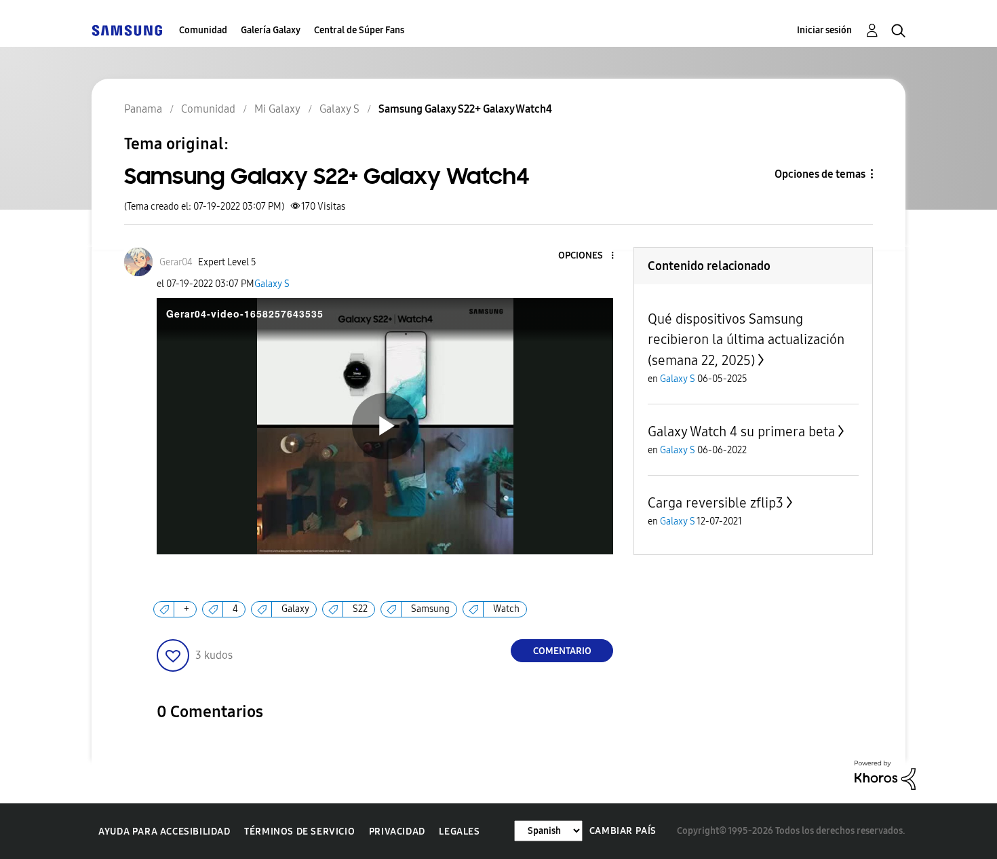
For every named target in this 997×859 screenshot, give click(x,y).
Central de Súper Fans (359, 30)
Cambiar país (623, 831)
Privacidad (397, 831)
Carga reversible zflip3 (715, 503)
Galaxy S (272, 284)
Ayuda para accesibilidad (164, 831)
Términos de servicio (299, 831)
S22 (360, 609)
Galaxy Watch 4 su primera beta (741, 431)
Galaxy (295, 609)
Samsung (430, 609)
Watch (506, 609)
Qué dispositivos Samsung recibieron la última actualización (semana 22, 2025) (746, 339)
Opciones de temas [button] (820, 174)
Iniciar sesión (824, 30)
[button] (590, 256)
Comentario (562, 651)
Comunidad (203, 30)
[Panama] (127, 30)
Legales (459, 831)
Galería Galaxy (270, 30)
